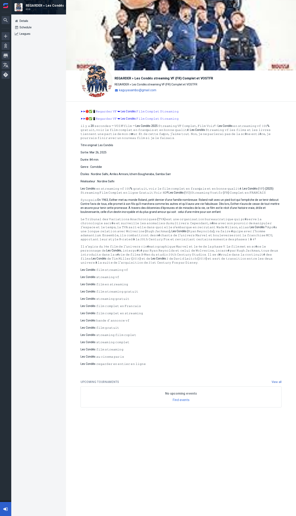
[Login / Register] (5, 509)
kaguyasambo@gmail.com (137, 90)
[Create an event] (6, 36)
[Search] (6, 20)
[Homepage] (5, 5)
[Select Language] (6, 65)
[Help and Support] (6, 75)
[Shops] (6, 55)
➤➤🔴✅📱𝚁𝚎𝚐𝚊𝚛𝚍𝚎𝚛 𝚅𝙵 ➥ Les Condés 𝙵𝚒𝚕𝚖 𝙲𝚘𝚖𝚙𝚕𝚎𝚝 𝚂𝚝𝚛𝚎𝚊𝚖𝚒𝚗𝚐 (130, 111)
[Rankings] (6, 46)
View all (277, 382)
